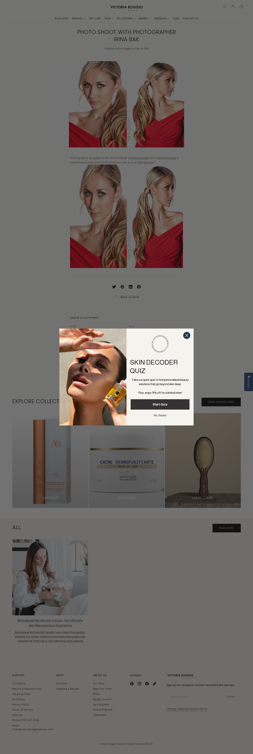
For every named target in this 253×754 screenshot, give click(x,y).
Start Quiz (160, 404)
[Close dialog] (186, 335)
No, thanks (160, 415)
